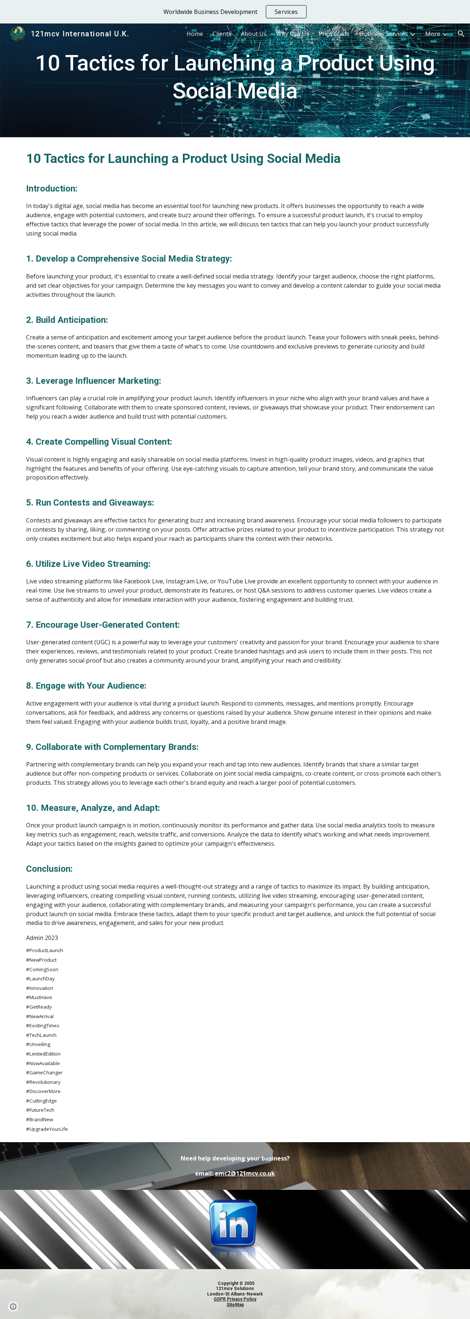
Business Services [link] (383, 34)
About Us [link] (254, 34)
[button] (461, 34)
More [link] (432, 34)
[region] (235, 11)
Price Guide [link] (334, 34)
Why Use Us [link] (292, 34)
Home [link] (195, 34)
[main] (235, 80)
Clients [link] (222, 34)
